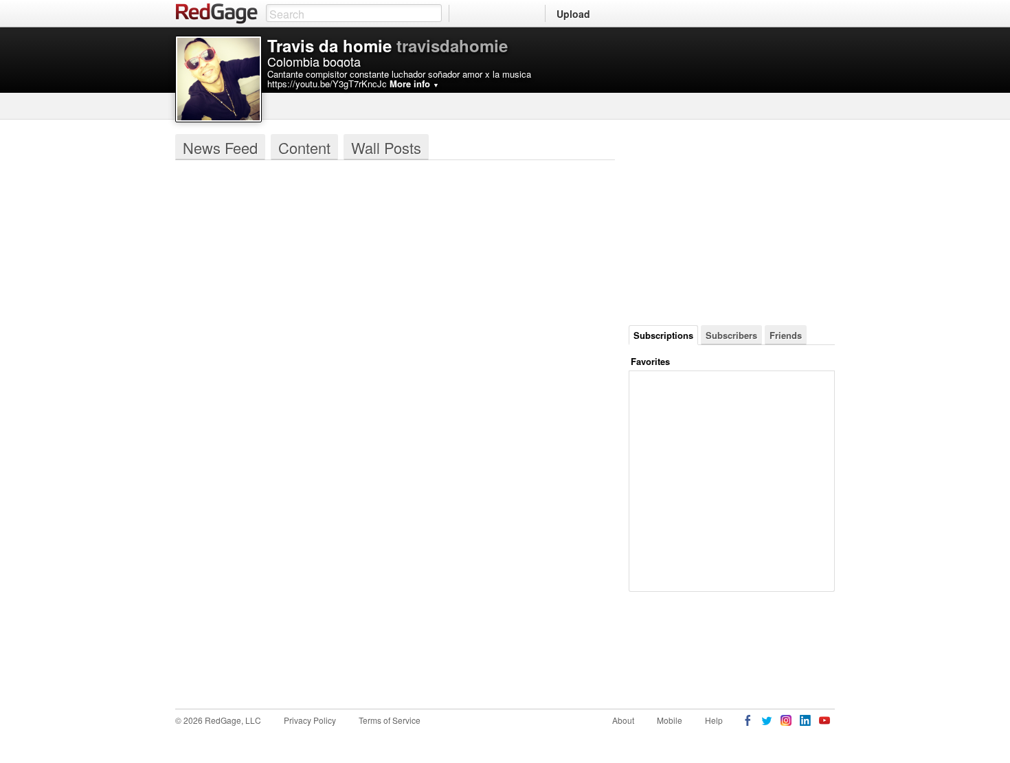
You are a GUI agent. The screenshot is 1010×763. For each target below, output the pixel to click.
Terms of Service (389, 720)
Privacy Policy (310, 720)
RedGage (217, 14)
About (623, 720)
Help (714, 720)
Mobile (669, 720)
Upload (573, 14)
